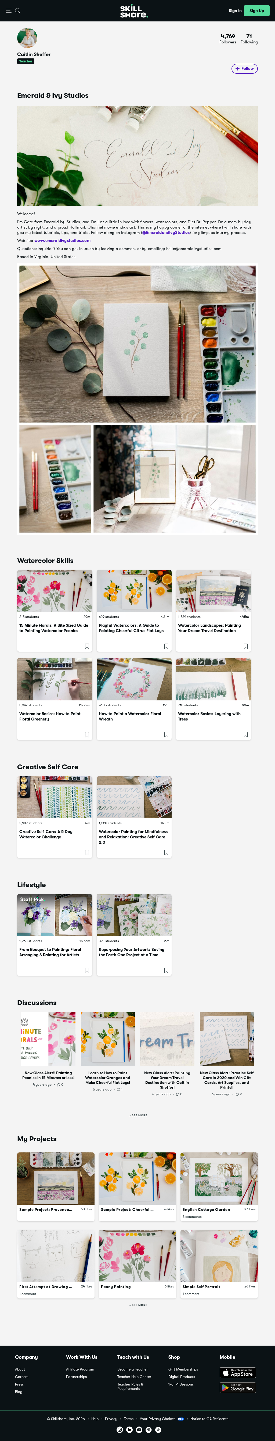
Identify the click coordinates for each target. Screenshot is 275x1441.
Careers (21, 1377)
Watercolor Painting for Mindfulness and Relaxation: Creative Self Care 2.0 (133, 837)
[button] (8, 11)
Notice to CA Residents (209, 1419)
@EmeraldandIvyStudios (166, 232)
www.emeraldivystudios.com (62, 240)
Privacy (111, 1419)
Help (95, 1419)
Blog (18, 1392)
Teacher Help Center (134, 1377)
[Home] (134, 11)
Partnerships (76, 1377)
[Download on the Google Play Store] (240, 1388)
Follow (247, 68)
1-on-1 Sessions (181, 1384)
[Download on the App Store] (240, 1373)
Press (19, 1384)
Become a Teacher (132, 1369)
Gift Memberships (183, 1369)
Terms (128, 1419)
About (20, 1369)
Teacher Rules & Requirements (130, 1386)
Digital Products (181, 1377)
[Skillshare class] (54, 591)
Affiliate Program (80, 1369)
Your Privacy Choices (157, 1419)
